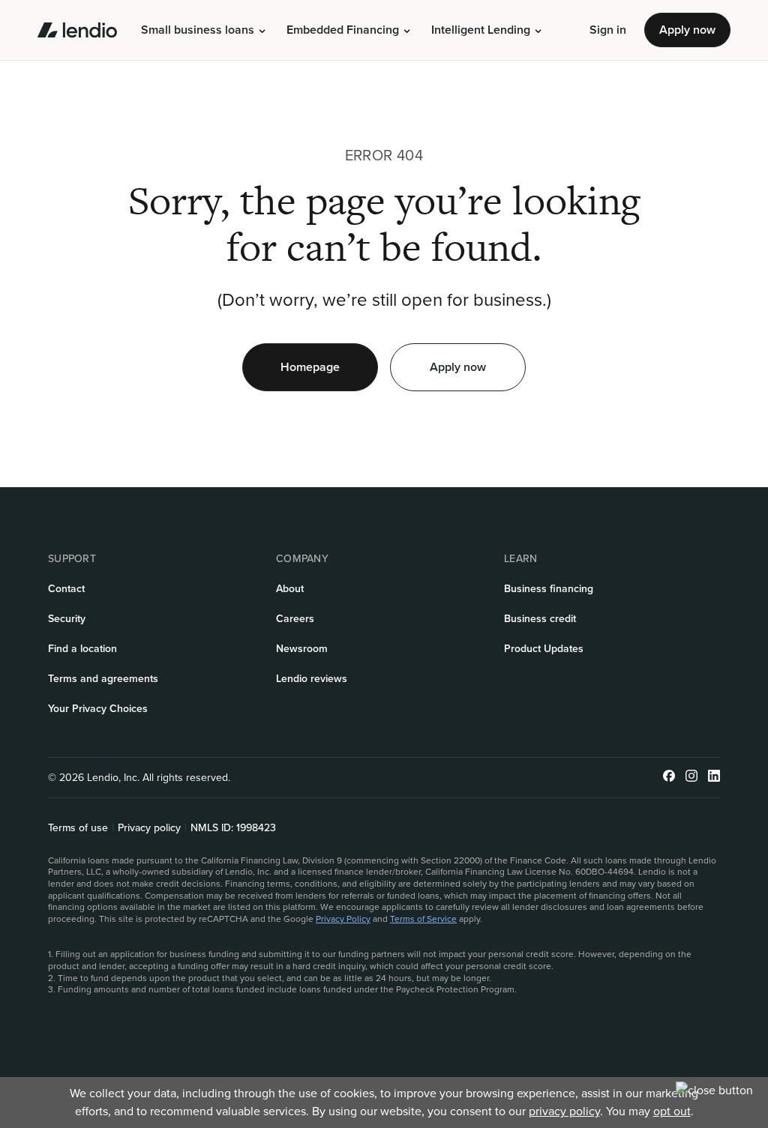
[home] (77, 30)
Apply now (687, 29)
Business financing (548, 589)
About (290, 589)
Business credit (540, 619)
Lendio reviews (311, 679)
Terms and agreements (103, 679)
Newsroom (302, 649)
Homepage (310, 367)
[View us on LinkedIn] (714, 777)
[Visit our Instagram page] (692, 777)
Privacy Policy (343, 919)
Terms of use (78, 828)
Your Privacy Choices (98, 709)
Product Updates (544, 649)
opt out (672, 1111)
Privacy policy (149, 828)
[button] (203, 30)
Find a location (82, 649)
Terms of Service (423, 919)
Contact (66, 589)
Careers (295, 619)
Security (67, 619)
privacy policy (564, 1111)
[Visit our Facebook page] (669, 777)
